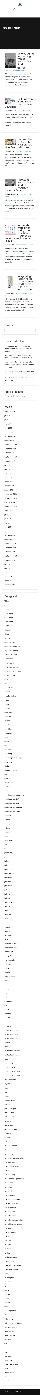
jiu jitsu (6, 861)
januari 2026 (9, 440)
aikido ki (21, 70)
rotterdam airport (11, 1067)
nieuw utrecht (9, 976)
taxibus (7, 1253)
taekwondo (8, 1133)
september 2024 (10, 506)
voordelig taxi (9, 1335)
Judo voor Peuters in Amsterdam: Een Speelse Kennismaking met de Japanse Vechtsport (19, 364)
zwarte (7, 1381)
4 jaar (6, 609)
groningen (8, 824)
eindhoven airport (11, 770)
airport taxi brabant (12, 642)
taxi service (8, 1228)
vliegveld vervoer (11, 1327)
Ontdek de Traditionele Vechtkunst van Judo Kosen (19, 379)
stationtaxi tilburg (11, 1129)
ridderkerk (8, 1042)
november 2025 (10, 449)
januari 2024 (9, 539)
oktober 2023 (9, 552)
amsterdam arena (11, 667)
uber (6, 1307)
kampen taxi (9, 902)
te (5, 1286)
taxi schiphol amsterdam (13, 1224)
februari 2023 (9, 585)
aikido (15, 70)
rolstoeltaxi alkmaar (12, 1051)
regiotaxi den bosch (12, 1038)
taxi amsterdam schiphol (13, 1158)
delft (6, 737)
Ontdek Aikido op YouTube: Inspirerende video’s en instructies (19, 143)
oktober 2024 (9, 502)
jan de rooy (8, 853)
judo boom (8, 869)
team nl (7, 1290)
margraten (8, 956)
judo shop (8, 886)
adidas (6, 626)
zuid (5, 1377)
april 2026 (8, 428)
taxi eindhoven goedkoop (14, 1179)
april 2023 (8, 576)
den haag (8, 754)
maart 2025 (8, 482)
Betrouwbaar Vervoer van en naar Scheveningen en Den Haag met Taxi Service (18, 348)
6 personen (8, 617)
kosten (7, 927)
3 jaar (6, 605)
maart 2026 (8, 432)
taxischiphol (9, 1278)
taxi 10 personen (10, 1146)
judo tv (7, 890)
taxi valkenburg (10, 1232)
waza (6, 1348)
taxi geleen (8, 1183)
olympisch (8, 1001)
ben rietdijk (8, 688)
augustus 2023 (9, 560)
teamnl (7, 1294)
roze (6, 1088)
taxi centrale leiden (11, 1166)
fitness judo (8, 782)
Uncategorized (10, 1311)
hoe (5, 844)
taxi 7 (6, 1150)
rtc (5, 1092)
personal (7, 1026)
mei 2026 (7, 424)
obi (5, 997)
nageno (7, 972)
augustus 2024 (9, 510)
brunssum (8, 708)
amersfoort (8, 659)
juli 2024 (7, 515)
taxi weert (8, 1240)
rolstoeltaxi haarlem (12, 1055)
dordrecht (8, 762)
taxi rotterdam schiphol (13, 1220)
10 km (6, 601)
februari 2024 (9, 535)
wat (5, 1344)
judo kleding (8, 882)
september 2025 (10, 457)
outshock (8, 1014)
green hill (7, 816)
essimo (7, 778)
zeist (6, 1368)
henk (6, 836)
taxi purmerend (10, 1207)
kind (6, 910)
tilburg (6, 1298)
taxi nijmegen (9, 1195)
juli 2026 (7, 416)
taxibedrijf (8, 1249)
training (7, 1302)
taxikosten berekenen (12, 1265)
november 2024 (10, 498)
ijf (5, 849)
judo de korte (9, 873)
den (5, 745)
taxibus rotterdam (11, 1257)
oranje (6, 1009)
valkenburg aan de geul (13, 1323)
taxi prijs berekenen (12, 1203)
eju (5, 774)
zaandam (8, 1360)
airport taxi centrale (12, 646)
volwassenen (9, 1331)
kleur (6, 919)
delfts (6, 741)
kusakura (7, 935)
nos (5, 993)
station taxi (8, 1125)
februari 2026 (9, 436)
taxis (6, 1273)
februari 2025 (9, 486)
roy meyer (8, 1084)
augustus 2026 (9, 411)
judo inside (8, 877)
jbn (5, 857)
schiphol (7, 1104)
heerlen (7, 832)
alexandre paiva (10, 655)
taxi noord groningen (12, 1199)
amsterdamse (9, 675)
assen (6, 683)
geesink (7, 787)
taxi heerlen (8, 1191)
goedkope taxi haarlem (13, 807)
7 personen (8, 622)
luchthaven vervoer (12, 943)
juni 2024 (7, 519)
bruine (6, 704)
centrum (7, 716)
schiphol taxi (9, 1113)
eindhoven (8, 766)
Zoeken (8, 325)
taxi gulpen (8, 1187)
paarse (7, 1018)
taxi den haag (9, 1174)
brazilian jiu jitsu (10, 696)
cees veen (8, 712)
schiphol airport (10, 1108)
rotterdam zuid (10, 1080)
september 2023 (10, 556)
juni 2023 (7, 568)
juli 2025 (7, 465)
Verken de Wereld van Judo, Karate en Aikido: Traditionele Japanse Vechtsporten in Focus (19, 233)
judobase (7, 894)
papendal (8, 1022)
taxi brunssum (9, 1162)
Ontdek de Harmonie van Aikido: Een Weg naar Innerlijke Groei (19, 185)
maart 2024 (8, 531)
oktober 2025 (9, 453)
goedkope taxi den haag (13, 803)
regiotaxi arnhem (11, 1034)
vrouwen (7, 1340)
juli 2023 (7, 564)
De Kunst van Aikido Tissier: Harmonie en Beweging (19, 102)
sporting (7, 1121)
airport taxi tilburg (11, 650)
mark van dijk (9, 960)
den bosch (8, 749)
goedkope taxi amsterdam (14, 795)
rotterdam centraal (12, 1071)
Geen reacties (20, 111)
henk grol (8, 840)
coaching (8, 729)
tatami (7, 1137)
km (5, 923)
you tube (7, 1356)
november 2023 (10, 548)
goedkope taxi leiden (12, 811)
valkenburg (8, 1319)
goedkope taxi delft (11, 799)
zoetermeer (9, 1373)
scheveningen (9, 1100)
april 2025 (8, 477)
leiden (6, 939)
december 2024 (10, 494)
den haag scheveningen (13, 758)
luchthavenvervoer (11, 948)
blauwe (7, 692)
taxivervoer (8, 1282)
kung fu (7, 931)
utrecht (7, 1315)
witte (6, 1352)
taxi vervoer (9, 1236)
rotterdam (8, 1063)
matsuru (7, 964)
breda (6, 700)
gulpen (7, 828)
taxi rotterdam (10, 1216)
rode (6, 1047)
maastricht (8, 952)
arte (6, 679)
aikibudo (7, 630)
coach (6, 725)
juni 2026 (7, 420)
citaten (7, 721)
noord (6, 989)
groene (7, 820)
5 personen (8, 613)
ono (5, 1005)
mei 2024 (7, 523)
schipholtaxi (9, 1117)
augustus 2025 (9, 461)
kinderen (7, 915)
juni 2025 (7, 469)
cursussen (8, 733)
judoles (7, 898)
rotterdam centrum (12, 1075)
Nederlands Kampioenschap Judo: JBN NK (19, 372)
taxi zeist (7, 1245)
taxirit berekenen (11, 1269)
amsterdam (9, 663)
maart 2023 (8, 581)
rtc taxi (7, 1096)
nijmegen (7, 981)
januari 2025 (9, 490)
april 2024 (8, 527)
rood (6, 1059)
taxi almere (8, 1154)
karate (7, 906)
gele (6, 791)
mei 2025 (7, 473)
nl (5, 985)
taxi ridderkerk (10, 1212)
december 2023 (10, 543)
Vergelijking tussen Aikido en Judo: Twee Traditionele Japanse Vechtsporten (25, 283)
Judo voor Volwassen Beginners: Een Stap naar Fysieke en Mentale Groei (18, 356)
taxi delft (7, 1170)
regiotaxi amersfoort (12, 1030)
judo (6, 295)
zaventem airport (11, 1364)
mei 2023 (7, 572)
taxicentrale (9, 1261)
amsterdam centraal (12, 671)
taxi (5, 1141)
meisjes (7, 968)
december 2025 (10, 444)
